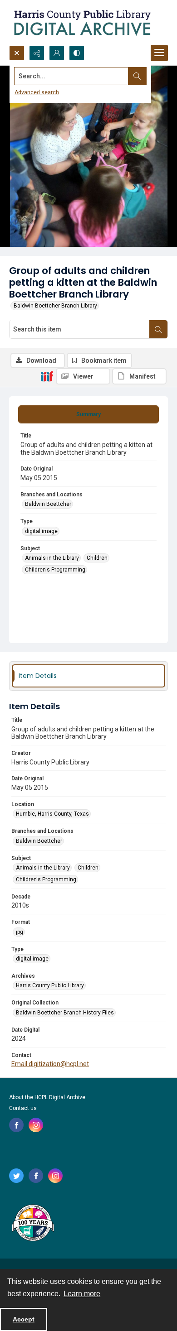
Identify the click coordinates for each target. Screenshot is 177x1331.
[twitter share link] (16, 1175)
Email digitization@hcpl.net (50, 1063)
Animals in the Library (52, 558)
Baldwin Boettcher (48, 504)
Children (97, 558)
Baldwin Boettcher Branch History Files (65, 1012)
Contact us (23, 1108)
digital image (41, 531)
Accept (23, 1319)
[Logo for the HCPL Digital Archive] (81, 23)
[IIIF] (46, 376)
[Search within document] (158, 329)
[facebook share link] (16, 1125)
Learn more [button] (82, 1293)
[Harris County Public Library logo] (32, 1223)
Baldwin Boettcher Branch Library (55, 306)
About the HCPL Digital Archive (47, 1097)
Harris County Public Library (50, 985)
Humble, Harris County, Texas (52, 814)
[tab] (88, 414)
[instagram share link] (36, 1125)
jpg (19, 932)
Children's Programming (55, 570)
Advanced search (37, 92)
